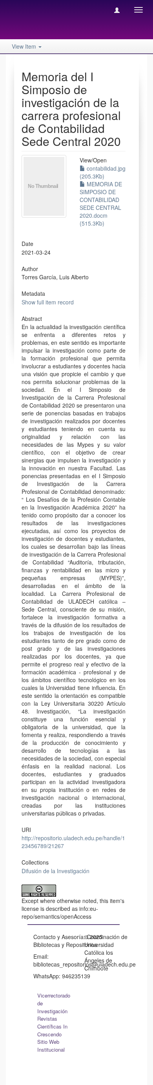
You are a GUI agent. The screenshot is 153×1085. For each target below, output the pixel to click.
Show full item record (48, 302)
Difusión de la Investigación (55, 871)
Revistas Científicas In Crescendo (52, 1026)
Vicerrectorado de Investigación (53, 1003)
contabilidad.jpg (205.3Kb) (103, 172)
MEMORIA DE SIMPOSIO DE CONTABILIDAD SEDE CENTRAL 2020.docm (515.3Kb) (101, 203)
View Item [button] (25, 46)
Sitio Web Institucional (51, 1045)
